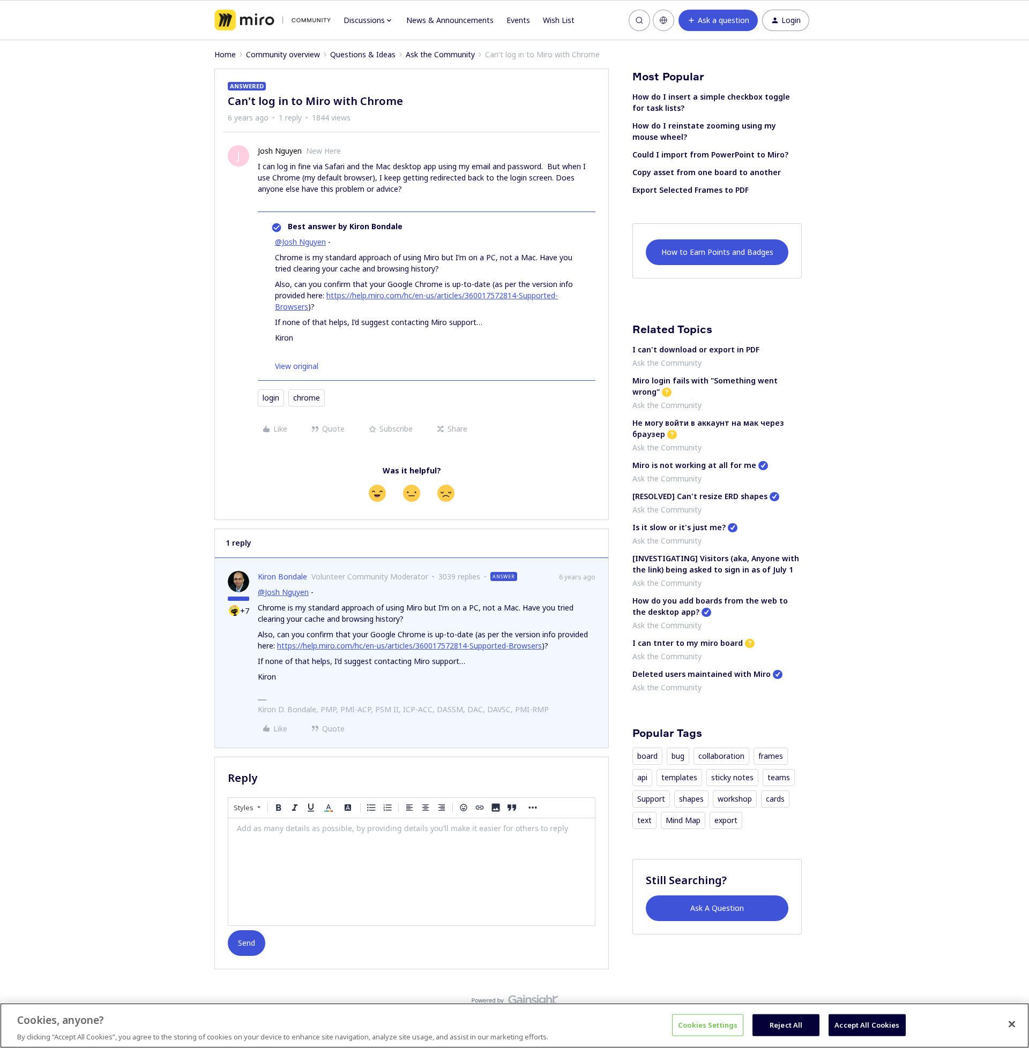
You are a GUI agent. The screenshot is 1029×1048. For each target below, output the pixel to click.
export (725, 820)
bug (678, 756)
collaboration (721, 756)
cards (775, 799)
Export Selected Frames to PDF (690, 190)
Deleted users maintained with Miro (701, 674)
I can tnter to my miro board (687, 643)
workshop (735, 799)
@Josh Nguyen (300, 242)
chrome (306, 398)
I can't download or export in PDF (695, 349)
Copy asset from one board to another (706, 172)
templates (679, 777)
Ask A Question (717, 908)
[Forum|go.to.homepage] (272, 20)
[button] (718, 20)
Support (651, 799)
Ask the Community (440, 54)
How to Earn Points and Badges (717, 252)
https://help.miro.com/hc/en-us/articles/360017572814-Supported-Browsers (409, 645)
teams (778, 777)
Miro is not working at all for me (694, 465)
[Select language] (663, 20)
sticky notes (732, 777)
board (647, 756)
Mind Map (683, 820)
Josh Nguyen (280, 151)
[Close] (1012, 1024)
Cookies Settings (707, 1024)
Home (225, 54)
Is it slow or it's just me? (679, 527)
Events (518, 20)
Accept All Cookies (866, 1024)
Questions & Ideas (363, 54)
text (644, 820)
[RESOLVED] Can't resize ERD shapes (699, 496)
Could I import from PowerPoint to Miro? (710, 154)
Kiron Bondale (282, 576)
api (642, 777)
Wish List (559, 20)
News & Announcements (450, 20)
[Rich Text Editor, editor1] (411, 871)
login (271, 398)
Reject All (786, 1024)
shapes (691, 799)
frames (770, 756)
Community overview (283, 54)
